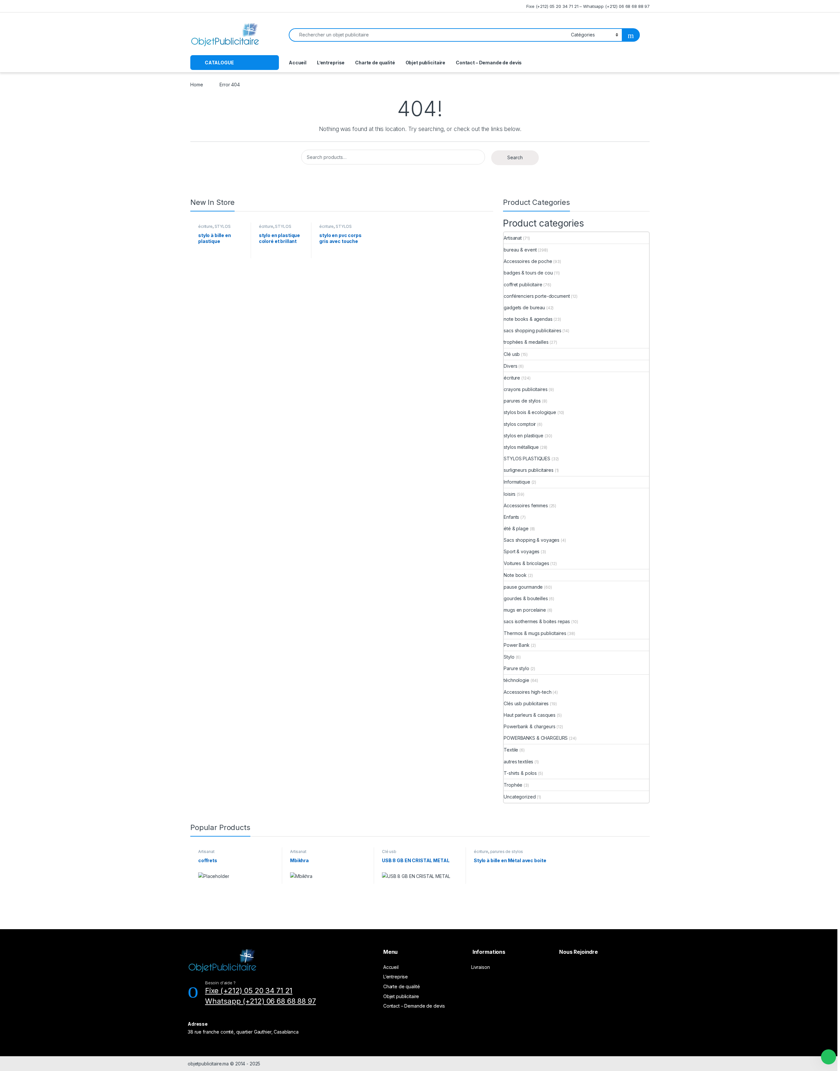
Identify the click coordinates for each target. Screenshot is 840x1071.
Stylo (509, 657)
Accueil (297, 62)
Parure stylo (516, 668)
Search (515, 157)
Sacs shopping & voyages (531, 540)
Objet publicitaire (425, 62)
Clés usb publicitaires (526, 703)
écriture (205, 226)
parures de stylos (522, 401)
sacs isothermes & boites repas (537, 621)
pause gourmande (523, 587)
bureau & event (520, 249)
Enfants (511, 517)
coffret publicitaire (523, 284)
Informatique (517, 482)
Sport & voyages (521, 551)
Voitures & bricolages (526, 563)
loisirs (509, 494)
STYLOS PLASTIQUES (214, 228)
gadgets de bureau (524, 307)
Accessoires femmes (526, 505)
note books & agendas (528, 319)
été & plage (516, 528)
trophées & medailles (526, 342)
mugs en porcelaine (525, 610)
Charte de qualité (375, 62)
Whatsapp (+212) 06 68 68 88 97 (260, 1001)
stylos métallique (521, 447)
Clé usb (512, 354)
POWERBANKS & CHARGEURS (536, 738)
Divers (510, 366)
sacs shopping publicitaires (532, 330)
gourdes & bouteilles (526, 598)
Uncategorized (520, 796)
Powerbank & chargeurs (529, 726)
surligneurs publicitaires (529, 470)
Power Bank (517, 645)
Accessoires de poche (528, 261)
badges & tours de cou (528, 272)
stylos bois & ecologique (530, 412)
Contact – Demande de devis (489, 62)
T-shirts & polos (520, 773)
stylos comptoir (520, 424)
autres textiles (518, 761)
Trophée (513, 785)
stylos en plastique (523, 435)
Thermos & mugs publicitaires (535, 633)
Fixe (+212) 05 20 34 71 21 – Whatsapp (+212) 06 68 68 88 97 (588, 6)
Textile (511, 750)
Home (196, 84)
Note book (515, 575)
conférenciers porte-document (537, 296)
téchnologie (516, 680)
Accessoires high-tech (527, 692)
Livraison (480, 967)
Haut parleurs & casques (530, 715)
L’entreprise (331, 62)
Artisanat (513, 238)
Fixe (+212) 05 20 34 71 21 (248, 990)
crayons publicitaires (525, 389)
